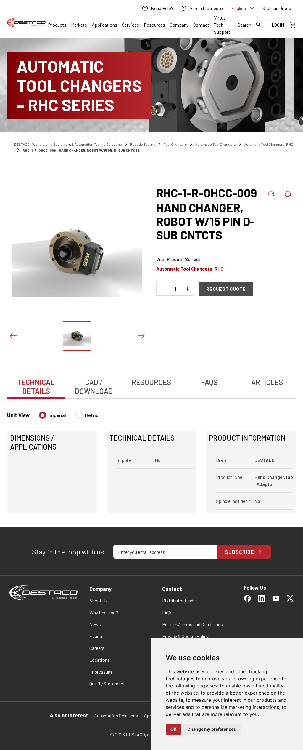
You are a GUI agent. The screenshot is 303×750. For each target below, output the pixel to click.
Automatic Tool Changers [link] (215, 144)
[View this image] (77, 336)
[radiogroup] (69, 417)
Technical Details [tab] (36, 386)
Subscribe (239, 551)
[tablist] (151, 383)
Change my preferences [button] (211, 729)
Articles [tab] (267, 382)
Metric (92, 415)
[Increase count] (187, 289)
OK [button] (173, 729)
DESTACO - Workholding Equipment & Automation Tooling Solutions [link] (68, 144)
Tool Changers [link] (175, 144)
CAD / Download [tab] (94, 386)
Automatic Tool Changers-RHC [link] (268, 144)
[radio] (42, 415)
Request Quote (226, 289)
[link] (157, 8)
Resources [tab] (151, 382)
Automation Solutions (116, 715)
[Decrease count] (163, 289)
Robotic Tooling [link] (142, 144)
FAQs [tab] (209, 382)
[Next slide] (141, 335)
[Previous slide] (13, 335)
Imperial (57, 415)
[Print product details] (287, 194)
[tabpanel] (151, 458)
